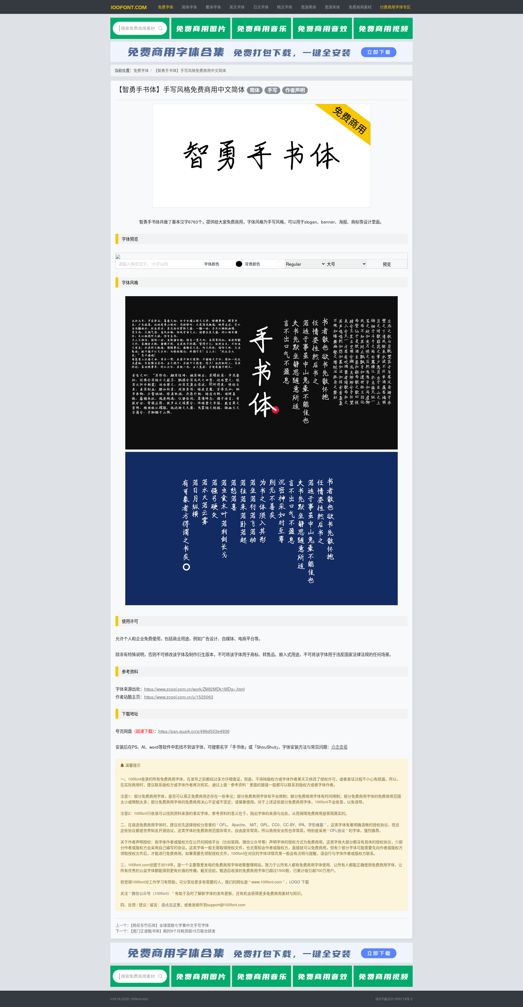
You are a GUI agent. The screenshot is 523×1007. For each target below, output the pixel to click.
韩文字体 (284, 7)
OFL (223, 824)
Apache (238, 824)
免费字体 (165, 7)
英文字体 (237, 7)
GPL (264, 824)
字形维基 (315, 824)
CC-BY (289, 824)
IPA (301, 824)
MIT (253, 824)
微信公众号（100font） (151, 893)
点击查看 (339, 747)
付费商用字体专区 (395, 7)
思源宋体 (332, 7)
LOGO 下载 (299, 881)
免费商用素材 (360, 7)
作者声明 (295, 90)
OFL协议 (337, 830)
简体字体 (189, 7)
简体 (255, 90)
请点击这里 (170, 904)
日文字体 (261, 7)
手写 (272, 90)
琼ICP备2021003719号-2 (394, 998)
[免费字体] (128, 7)
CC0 (275, 824)
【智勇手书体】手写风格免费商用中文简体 (190, 70)
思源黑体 (308, 7)
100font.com (139, 998)
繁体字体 (213, 7)
